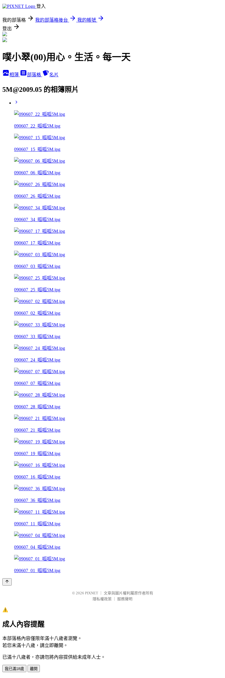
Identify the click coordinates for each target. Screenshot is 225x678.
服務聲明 (124, 599)
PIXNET (91, 593)
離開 (34, 669)
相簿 (14, 74)
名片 (54, 74)
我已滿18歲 (14, 669)
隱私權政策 (102, 599)
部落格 (34, 74)
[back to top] (7, 582)
